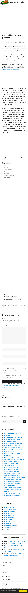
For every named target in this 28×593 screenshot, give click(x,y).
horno (4, 306)
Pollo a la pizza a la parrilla (11, 461)
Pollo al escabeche (9, 451)
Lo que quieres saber (10, 511)
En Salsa (4, 572)
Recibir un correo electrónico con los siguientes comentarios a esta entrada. (14, 370)
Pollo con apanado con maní (12, 481)
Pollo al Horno (22, 305)
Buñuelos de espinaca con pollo (13, 437)
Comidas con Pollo (9, 507)
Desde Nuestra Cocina (10, 509)
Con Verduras (6, 579)
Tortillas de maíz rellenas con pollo (14, 459)
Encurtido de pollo (17, 543)
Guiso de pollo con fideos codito (13, 479)
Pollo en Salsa (8, 519)
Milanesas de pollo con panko (12, 495)
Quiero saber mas (14, 591)
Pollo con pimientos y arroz (12, 439)
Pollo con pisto (8, 435)
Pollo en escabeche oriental (12, 467)
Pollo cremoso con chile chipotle (13, 443)
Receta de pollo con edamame (12, 487)
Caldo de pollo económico (11, 471)
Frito (3, 565)
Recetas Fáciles (6, 562)
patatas (8, 306)
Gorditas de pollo (9, 465)
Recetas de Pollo (16, 2)
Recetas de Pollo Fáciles (10, 525)
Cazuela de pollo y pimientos (12, 447)
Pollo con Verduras (9, 517)
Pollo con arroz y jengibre (11, 469)
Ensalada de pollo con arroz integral (14, 477)
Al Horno (4, 569)
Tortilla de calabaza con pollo (12, 433)
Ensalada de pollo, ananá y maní (13, 449)
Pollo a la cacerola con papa (12, 483)
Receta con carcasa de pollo (12, 475)
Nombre (4, 346)
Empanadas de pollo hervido (16, 541)
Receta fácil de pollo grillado (12, 463)
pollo (12, 306)
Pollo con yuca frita (9, 485)
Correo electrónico (8, 354)
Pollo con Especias (9, 515)
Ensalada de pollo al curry (11, 457)
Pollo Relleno (7, 523)
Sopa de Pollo (7, 527)
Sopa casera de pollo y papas (12, 473)
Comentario (6, 325)
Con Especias (6, 576)
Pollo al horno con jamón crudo (13, 445)
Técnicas (6, 529)
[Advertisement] (14, 19)
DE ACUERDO (23, 590)
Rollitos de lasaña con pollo (12, 493)
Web (3, 361)
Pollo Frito (7, 521)
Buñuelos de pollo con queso (12, 441)
